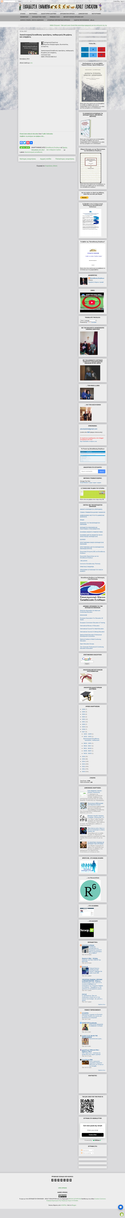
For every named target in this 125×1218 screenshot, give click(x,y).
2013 (83, 764)
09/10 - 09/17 (88, 746)
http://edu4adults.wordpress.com (88, 441)
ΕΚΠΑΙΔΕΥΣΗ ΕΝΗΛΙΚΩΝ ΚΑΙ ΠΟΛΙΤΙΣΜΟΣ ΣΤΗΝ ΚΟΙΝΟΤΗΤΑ (90, 528)
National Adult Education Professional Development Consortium (91, 635)
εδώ (31, 63)
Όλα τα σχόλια (86, 1153)
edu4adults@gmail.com (88, 429)
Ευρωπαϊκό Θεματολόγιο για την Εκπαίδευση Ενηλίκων (89, 556)
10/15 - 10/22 (88, 736)
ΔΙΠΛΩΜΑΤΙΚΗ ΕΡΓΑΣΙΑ (67, 13)
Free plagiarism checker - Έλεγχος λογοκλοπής (95, 791)
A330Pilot (64, 1205)
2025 (83, 711)
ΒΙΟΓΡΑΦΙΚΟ (33, 13)
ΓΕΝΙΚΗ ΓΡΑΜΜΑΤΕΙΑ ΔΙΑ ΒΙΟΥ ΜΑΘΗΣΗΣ (92, 512)
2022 (83, 719)
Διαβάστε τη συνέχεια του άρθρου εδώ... (32, 136)
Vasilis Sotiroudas (47, 134)
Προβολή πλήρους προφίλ (96, 282)
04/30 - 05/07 (88, 751)
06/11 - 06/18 (88, 748)
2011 (83, 769)
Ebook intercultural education (29, 134)
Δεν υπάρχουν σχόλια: (53, 150)
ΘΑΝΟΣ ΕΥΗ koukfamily (89, 1023)
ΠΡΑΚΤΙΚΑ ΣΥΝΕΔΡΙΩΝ (87, 566)
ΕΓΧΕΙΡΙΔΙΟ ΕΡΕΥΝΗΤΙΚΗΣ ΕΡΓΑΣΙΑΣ (58, 20)
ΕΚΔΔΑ (82, 520)
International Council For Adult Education (92, 628)
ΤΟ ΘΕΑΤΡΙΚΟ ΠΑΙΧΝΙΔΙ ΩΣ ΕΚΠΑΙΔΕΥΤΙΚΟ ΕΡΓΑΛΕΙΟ (96, 843)
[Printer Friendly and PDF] (25, 147)
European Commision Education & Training (92, 622)
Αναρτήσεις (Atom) (51, 166)
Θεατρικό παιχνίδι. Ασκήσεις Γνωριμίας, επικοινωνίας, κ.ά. (96, 816)
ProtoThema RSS (87, 1059)
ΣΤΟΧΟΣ (22, 13)
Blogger (74, 1205)
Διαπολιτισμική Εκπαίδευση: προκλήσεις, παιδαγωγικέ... (91, 739)
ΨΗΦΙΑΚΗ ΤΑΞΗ (55, 17)
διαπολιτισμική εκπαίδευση (33, 152)
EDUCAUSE (83, 615)
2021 (83, 721)
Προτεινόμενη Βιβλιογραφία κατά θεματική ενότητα (95, 804)
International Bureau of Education (89, 625)
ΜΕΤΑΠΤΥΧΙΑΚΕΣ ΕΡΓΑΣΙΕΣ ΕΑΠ (73, 17)
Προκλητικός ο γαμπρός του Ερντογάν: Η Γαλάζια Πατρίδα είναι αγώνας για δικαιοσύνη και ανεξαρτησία (92, 1016)
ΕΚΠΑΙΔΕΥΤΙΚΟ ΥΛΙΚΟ (39, 17)
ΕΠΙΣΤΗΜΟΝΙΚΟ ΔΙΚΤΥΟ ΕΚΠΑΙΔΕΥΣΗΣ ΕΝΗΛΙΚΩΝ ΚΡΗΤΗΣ (92, 547)
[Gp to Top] (122, 1216)
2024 (83, 714)
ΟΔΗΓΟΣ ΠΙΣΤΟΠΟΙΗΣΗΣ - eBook (84, 20)
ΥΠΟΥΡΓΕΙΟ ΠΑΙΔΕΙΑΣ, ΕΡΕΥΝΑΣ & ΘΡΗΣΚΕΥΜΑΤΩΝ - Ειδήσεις (92, 980)
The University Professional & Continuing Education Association (92, 647)
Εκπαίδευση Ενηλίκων (97, 278)
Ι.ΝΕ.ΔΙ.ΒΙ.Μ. (83, 560)
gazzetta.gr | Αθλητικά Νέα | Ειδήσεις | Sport (90, 1050)
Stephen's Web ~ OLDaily (90, 958)
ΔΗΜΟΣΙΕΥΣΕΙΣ (83, 13)
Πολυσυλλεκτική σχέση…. (96, 1038)
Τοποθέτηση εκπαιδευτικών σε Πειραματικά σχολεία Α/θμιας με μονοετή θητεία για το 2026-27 (95, 950)
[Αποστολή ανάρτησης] (64, 150)
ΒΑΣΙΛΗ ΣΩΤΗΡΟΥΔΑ (74, 1198)
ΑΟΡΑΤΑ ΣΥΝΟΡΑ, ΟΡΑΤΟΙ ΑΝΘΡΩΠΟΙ (32, 20)
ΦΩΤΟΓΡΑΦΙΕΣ (96, 13)
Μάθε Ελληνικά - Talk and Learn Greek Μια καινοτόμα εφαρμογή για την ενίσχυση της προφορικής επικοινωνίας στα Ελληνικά (65, 25)
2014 (83, 761)
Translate (93, 322)
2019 (83, 727)
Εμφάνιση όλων (101, 1004)
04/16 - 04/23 (88, 753)
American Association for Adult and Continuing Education (90, 611)
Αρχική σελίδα (45, 159)
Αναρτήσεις (85, 1150)
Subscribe (93, 1135)
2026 (83, 709)
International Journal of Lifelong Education (92, 631)
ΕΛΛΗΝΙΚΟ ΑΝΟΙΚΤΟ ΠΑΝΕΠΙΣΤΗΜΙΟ (91, 532)
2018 (83, 729)
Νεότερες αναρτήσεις (28, 159)
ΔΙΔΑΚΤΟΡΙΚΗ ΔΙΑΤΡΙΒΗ (48, 13)
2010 (83, 771)
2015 (83, 759)
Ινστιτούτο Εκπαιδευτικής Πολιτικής (90, 563)
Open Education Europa (87, 644)
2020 (83, 724)
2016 (83, 756)
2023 (83, 717)
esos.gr (84, 994)
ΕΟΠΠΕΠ (82, 539)
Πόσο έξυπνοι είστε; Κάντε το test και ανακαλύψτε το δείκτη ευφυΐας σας (96, 829)
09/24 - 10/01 (88, 743)
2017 (83, 731)
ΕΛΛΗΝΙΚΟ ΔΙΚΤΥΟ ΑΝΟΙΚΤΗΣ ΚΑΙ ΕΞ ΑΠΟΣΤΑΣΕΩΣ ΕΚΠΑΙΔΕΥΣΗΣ (91, 535)
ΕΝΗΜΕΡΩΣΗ (24, 17)
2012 (83, 766)
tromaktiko (85, 1013)
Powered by (88, 1140)
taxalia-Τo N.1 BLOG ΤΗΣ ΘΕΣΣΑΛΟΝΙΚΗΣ (90, 1036)
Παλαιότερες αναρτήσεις (64, 159)
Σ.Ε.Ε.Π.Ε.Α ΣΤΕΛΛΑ (88, 945)
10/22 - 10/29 (88, 734)
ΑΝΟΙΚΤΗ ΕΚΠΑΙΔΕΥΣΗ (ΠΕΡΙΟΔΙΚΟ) (91, 509)
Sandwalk (85, 966)
